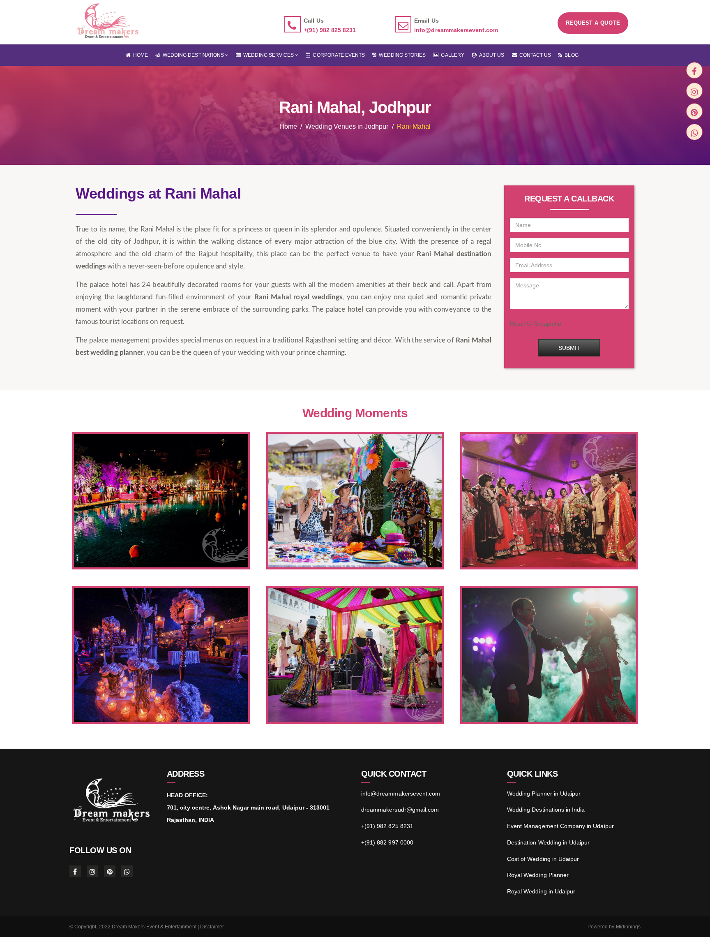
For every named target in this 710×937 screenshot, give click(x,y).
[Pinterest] (694, 111)
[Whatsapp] (694, 132)
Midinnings (628, 927)
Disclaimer (212, 927)
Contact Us (534, 55)
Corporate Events (337, 55)
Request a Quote (593, 23)
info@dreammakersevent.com (456, 30)
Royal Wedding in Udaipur (541, 891)
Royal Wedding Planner (538, 875)
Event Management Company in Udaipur (560, 826)
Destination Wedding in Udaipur (548, 842)
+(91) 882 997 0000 (387, 842)
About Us (491, 55)
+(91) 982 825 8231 (330, 30)
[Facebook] (694, 70)
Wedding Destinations (192, 55)
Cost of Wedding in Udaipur (543, 859)
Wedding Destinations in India (546, 809)
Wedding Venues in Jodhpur (346, 126)
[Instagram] (694, 91)
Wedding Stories (401, 55)
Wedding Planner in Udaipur (544, 793)
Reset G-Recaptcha (536, 323)
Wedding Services (268, 55)
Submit (569, 348)
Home (139, 55)
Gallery (451, 55)
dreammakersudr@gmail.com (400, 809)
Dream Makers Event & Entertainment (154, 927)
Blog (570, 55)
